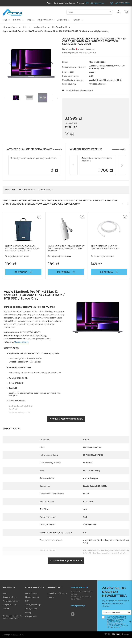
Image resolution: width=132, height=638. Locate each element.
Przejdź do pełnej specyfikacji (79, 90)
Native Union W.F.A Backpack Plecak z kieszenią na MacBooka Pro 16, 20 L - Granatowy (22, 248)
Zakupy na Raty (31, 609)
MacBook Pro (40, 27)
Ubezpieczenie (30, 616)
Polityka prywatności (11, 601)
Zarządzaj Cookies (9, 605)
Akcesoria (10, 190)
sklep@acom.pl (97, 3)
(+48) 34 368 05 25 (79, 587)
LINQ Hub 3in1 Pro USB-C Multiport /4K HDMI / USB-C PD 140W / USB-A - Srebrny (66, 248)
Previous (74, 165)
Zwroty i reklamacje (33, 605)
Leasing (28, 613)
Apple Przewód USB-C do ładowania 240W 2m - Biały (105, 247)
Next (121, 165)
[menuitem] (6, 20)
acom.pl (20, 635)
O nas (5, 593)
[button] (118, 12)
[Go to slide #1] (16, 97)
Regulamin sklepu (9, 597)
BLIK (27, 601)
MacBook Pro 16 (59, 27)
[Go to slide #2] (29, 97)
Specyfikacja (46, 190)
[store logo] (12, 12)
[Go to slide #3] (43, 97)
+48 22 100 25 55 (122, 3)
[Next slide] (51, 63)
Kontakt (6, 609)
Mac (25, 27)
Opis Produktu (27, 190)
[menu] (66, 20)
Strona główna (10, 27)
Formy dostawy (31, 593)
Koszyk (50, 597)
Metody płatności (32, 597)
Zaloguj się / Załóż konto (57, 593)
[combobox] (89, 12)
